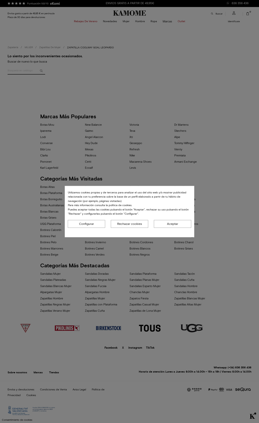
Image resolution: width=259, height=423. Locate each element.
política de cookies (120, 205)
